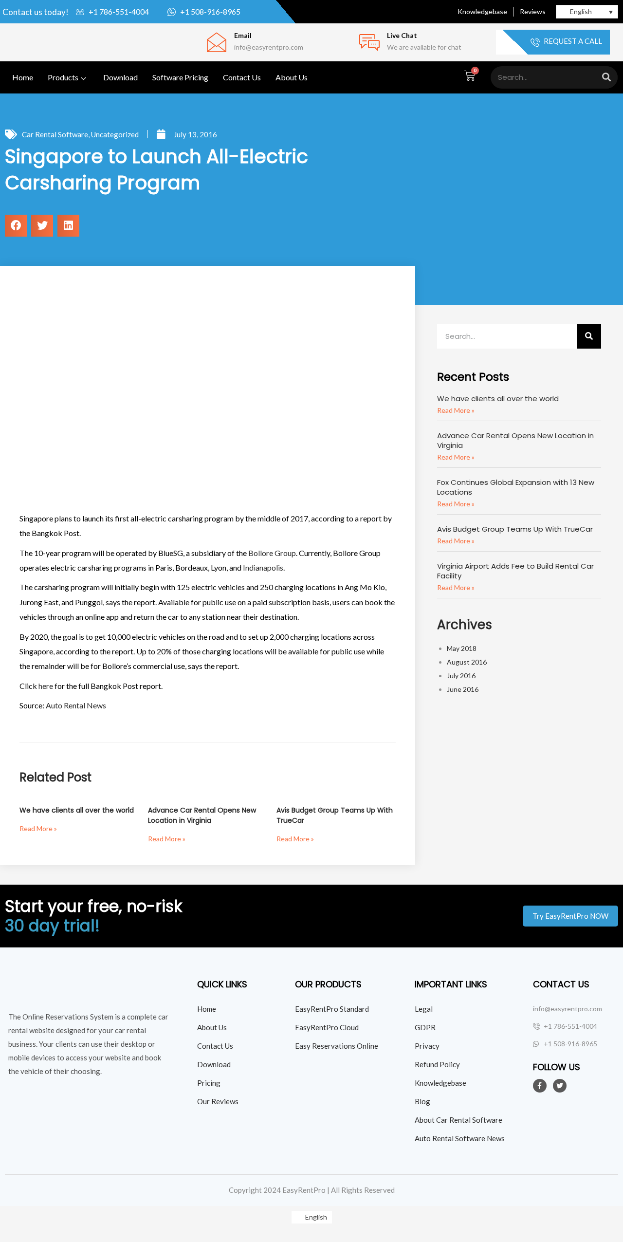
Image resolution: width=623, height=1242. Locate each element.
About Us (291, 77)
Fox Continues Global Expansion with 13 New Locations (515, 487)
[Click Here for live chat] (369, 42)
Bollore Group (272, 552)
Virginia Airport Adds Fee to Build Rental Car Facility (515, 571)
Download (120, 77)
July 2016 (461, 675)
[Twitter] (560, 1086)
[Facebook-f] (540, 1086)
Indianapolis (263, 567)
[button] (16, 226)
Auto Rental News (76, 705)
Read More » (38, 828)
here (45, 685)
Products (63, 77)
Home (22, 77)
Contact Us (242, 77)
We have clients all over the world (76, 810)
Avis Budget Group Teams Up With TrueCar (515, 529)
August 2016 (467, 662)
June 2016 (462, 689)
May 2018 (461, 648)
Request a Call (572, 41)
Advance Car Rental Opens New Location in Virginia (202, 815)
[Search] (606, 77)
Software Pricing (180, 77)
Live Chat (402, 35)
